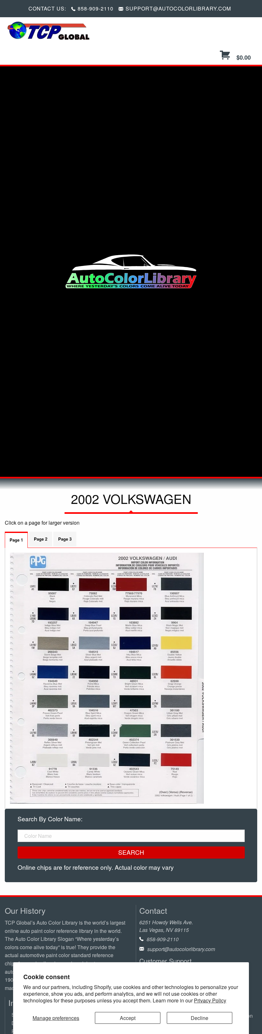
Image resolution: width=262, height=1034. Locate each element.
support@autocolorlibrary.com (181, 949)
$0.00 (243, 57)
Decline (199, 1018)
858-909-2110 (95, 8)
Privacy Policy (210, 1000)
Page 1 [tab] (16, 540)
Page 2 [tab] (40, 539)
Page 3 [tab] (65, 539)
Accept (127, 1018)
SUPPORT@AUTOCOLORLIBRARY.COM (178, 8)
